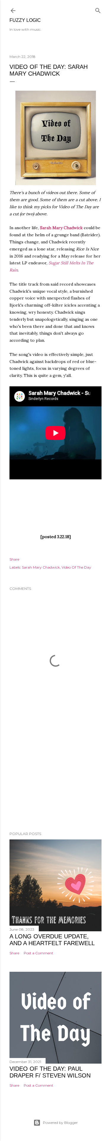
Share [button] (14, 559)
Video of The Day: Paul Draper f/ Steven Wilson (50, 1072)
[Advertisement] (55, 780)
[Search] (98, 9)
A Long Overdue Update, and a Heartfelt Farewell (52, 939)
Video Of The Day (76, 567)
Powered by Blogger (60, 1122)
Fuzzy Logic (25, 20)
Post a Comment (38, 953)
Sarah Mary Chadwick (61, 227)
